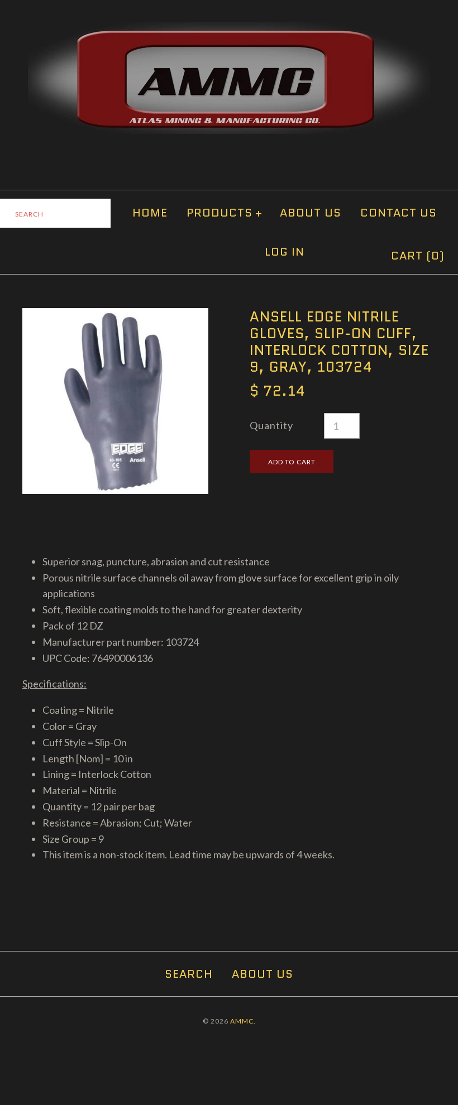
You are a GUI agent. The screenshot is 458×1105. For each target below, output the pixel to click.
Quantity (271, 425)
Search (189, 974)
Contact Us (398, 212)
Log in (284, 252)
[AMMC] (229, 30)
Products (225, 212)
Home (150, 212)
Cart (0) (418, 255)
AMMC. (243, 1021)
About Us (310, 212)
